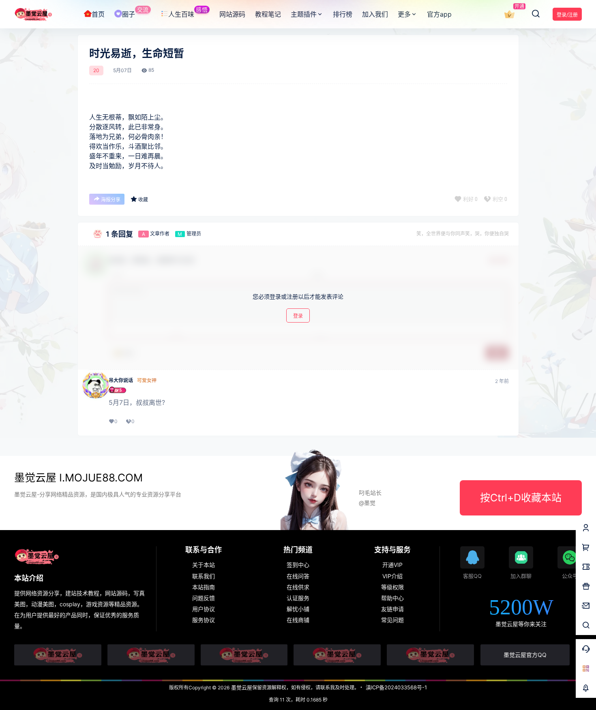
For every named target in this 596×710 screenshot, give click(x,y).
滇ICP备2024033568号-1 (396, 687)
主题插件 (304, 14)
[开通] (509, 14)
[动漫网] (57, 654)
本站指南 (203, 587)
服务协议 (203, 619)
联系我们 (203, 576)
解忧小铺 (298, 608)
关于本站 (203, 564)
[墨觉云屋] (337, 654)
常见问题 (392, 619)
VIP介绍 (392, 576)
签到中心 (298, 564)
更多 (404, 14)
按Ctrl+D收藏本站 (521, 498)
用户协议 (203, 608)
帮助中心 (392, 598)
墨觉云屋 (240, 687)
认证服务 (298, 598)
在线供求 (298, 587)
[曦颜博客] (244, 654)
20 (96, 70)
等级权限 (392, 587)
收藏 (143, 200)
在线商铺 (298, 619)
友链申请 (392, 608)
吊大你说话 (121, 380)
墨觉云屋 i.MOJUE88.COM (78, 477)
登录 (298, 316)
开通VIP (392, 564)
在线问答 (298, 576)
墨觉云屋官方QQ (525, 654)
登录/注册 (567, 15)
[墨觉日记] (430, 654)
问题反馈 (203, 598)
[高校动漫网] (151, 654)
